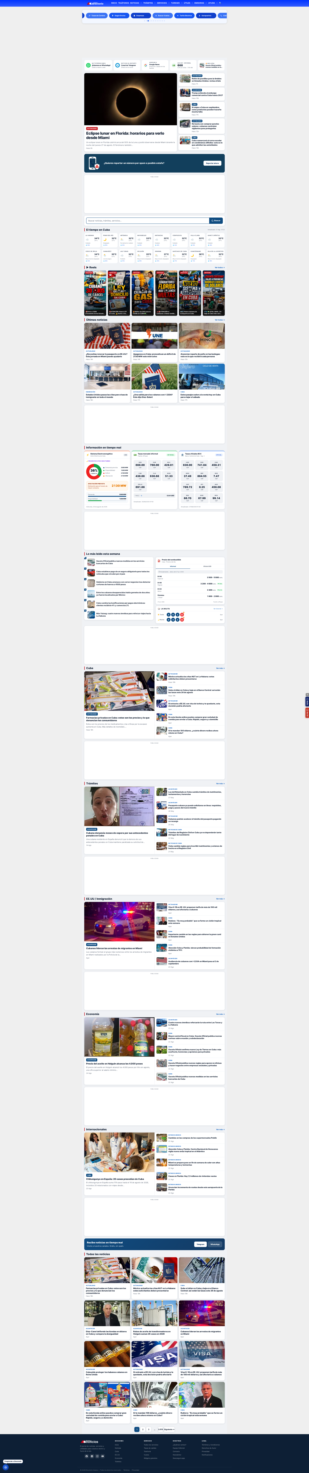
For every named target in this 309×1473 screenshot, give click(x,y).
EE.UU (117, 1455)
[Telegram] (92, 1456)
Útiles (187, 3)
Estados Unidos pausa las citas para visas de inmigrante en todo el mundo (107, 395)
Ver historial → (218, 609)
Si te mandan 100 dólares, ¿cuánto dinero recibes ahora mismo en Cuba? (152, 1414)
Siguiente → (169, 1429)
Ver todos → (220, 267)
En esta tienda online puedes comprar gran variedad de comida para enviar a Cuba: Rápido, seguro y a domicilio (106, 1415)
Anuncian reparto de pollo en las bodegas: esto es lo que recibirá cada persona (200, 355)
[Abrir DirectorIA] (6, 1467)
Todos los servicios (151, 1445)
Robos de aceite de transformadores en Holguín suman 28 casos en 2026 (152, 1332)
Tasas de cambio (150, 1448)
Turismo (175, 3)
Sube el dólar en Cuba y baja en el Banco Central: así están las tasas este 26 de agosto (202, 1289)
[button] (92, 240)
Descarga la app (179, 1458)
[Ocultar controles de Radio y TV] (307, 694)
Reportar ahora (212, 163)
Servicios (162, 3)
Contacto (176, 1451)
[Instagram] (97, 1456)
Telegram (200, 1244)
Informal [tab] (173, 566)
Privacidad (205, 1451)
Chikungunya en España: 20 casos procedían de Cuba (115, 1179)
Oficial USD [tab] (207, 566)
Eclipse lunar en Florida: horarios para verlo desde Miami (125, 135)
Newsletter (177, 1455)
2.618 (160, 1429)
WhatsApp (215, 1244)
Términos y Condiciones (211, 1445)
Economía (118, 1458)
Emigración (90, 392)
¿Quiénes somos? (179, 1445)
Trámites (148, 3)
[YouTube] (102, 1456)
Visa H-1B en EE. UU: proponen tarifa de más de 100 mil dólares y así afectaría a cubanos (201, 1373)
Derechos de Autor (209, 1448)
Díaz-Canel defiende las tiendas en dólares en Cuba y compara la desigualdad (106, 1332)
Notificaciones (207, 1455)
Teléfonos (123, 3)
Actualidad (92, 128)
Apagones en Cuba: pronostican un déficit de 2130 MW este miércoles (154, 355)
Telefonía (147, 1451)
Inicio (114, 3)
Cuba (183, 392)
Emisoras (199, 3)
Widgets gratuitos (150, 1458)
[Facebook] (86, 1456)
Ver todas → (220, 320)
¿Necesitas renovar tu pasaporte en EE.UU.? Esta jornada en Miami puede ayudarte (106, 355)
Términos (126, 1470)
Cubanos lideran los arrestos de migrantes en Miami (114, 948)
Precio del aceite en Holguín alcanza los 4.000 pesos (114, 1063)
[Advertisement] (154, 41)
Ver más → (220, 668)
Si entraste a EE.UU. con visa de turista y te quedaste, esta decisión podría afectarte (153, 1373)
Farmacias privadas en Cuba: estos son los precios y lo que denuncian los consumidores (106, 1290)
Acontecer (91, 829)
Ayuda (211, 3)
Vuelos (146, 1455)
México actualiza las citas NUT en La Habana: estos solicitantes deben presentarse (154, 1289)
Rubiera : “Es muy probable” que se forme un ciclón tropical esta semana (201, 1414)
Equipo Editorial (179, 1448)
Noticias (134, 3)
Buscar (220, 3)
